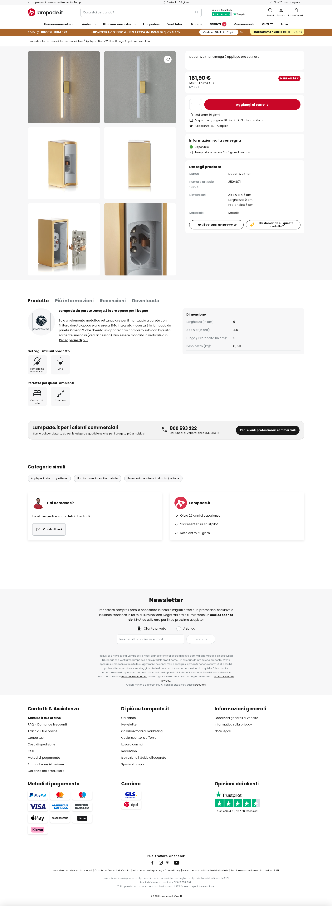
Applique (90, 41)
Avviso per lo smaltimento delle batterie (205, 870)
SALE (218, 32)
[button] (64, 163)
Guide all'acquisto (153, 757)
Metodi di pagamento (44, 757)
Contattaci (36, 737)
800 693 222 (183, 428)
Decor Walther (239, 173)
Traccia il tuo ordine (42, 731)
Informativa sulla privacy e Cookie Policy (156, 870)
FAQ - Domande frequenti (47, 724)
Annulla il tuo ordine (44, 718)
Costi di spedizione (41, 744)
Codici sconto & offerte (138, 737)
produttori (200, 684)
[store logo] (45, 12)
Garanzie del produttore (46, 771)
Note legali (223, 731)
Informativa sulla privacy (233, 724)
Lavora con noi (132, 744)
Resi (31, 751)
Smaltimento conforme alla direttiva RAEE (255, 870)
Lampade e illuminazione (42, 41)
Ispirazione (129, 757)
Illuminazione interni (71, 41)
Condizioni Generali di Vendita (112, 870)
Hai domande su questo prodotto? (276, 224)
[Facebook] (154, 862)
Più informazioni (74, 301)
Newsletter (129, 724)
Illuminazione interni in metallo (97, 478)
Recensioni (113, 301)
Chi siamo (128, 718)
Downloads (145, 301)
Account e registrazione (46, 764)
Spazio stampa (132, 764)
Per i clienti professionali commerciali (267, 430)
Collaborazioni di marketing (142, 731)
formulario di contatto (134, 676)
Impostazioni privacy (65, 870)
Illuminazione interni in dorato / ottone (153, 478)
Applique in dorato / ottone (49, 478)
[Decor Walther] (41, 322)
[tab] (38, 300)
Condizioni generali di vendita (236, 718)
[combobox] (141, 12)
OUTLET (267, 24)
